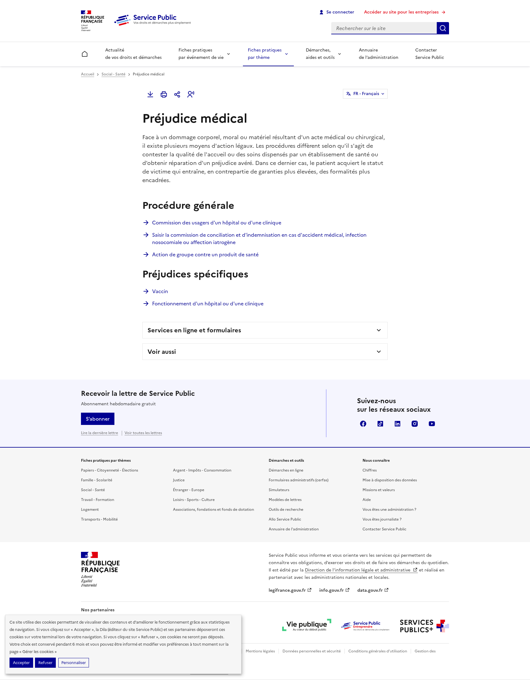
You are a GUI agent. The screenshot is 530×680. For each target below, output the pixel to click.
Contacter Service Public (429, 54)
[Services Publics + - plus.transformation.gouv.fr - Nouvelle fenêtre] (424, 626)
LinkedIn (397, 424)
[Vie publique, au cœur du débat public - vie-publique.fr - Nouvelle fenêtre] (306, 626)
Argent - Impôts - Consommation (202, 470)
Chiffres (370, 470)
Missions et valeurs (379, 490)
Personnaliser (73, 663)
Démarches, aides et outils (320, 54)
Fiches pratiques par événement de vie (201, 54)
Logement (90, 509)
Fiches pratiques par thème (265, 54)
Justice (179, 480)
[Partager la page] (177, 94)
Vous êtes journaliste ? (382, 519)
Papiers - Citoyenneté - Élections (109, 470)
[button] (190, 94)
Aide (367, 499)
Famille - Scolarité (96, 480)
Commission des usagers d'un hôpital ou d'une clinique (216, 222)
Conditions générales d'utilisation (377, 651)
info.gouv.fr (331, 590)
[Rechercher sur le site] (443, 28)
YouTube (432, 424)
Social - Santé (113, 74)
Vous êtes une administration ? (389, 509)
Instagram (415, 424)
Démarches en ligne (286, 470)
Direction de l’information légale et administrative (358, 570)
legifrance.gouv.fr (287, 590)
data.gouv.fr (370, 590)
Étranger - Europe (188, 490)
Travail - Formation (97, 499)
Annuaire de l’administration (378, 54)
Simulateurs (279, 490)
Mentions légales (260, 651)
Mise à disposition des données (390, 480)
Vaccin (160, 291)
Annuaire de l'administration (294, 529)
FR (366, 93)
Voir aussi (162, 351)
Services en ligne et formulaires (194, 330)
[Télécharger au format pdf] (150, 94)
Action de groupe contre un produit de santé (205, 254)
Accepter (21, 663)
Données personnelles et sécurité (311, 651)
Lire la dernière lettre (99, 433)
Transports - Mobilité (99, 519)
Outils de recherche (286, 509)
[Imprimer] (163, 94)
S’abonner (97, 418)
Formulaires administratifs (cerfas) (298, 480)
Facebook (363, 424)
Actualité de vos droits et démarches (133, 54)
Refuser (45, 663)
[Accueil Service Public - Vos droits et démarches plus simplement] (154, 26)
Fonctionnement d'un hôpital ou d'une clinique (207, 303)
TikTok (380, 424)
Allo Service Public (285, 519)
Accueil (87, 74)
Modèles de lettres (285, 499)
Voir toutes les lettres (143, 433)
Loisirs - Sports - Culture (194, 499)
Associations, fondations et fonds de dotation (213, 509)
